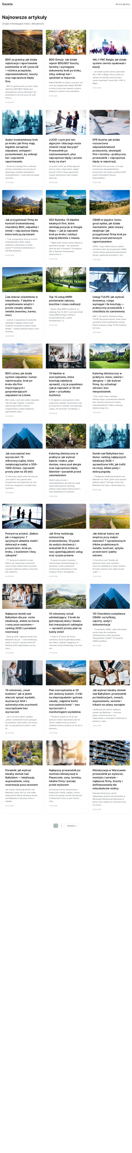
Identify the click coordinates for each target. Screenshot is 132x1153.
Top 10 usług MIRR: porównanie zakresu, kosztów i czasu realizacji (64, 300)
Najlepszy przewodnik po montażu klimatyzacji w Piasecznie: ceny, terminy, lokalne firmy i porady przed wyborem (65, 777)
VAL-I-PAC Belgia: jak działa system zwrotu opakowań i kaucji (109, 63)
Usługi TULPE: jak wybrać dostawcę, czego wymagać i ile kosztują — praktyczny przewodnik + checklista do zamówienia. (109, 304)
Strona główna (123, 4)
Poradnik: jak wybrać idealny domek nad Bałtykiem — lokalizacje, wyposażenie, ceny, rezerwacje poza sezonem (21, 777)
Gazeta (7, 4)
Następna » (72, 826)
